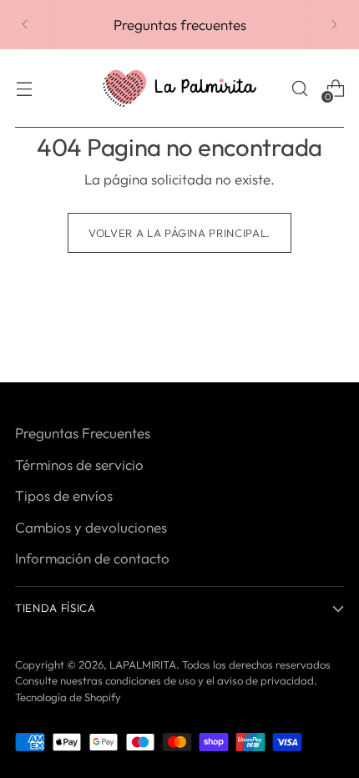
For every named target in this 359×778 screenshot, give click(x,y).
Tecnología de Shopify (68, 697)
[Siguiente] (334, 24)
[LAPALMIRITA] (179, 89)
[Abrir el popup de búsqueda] (299, 89)
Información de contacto (92, 558)
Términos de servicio (79, 464)
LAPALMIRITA (142, 664)
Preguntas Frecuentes (82, 433)
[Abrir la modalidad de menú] (24, 89)
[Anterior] (25, 24)
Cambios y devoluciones (91, 527)
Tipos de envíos (64, 495)
